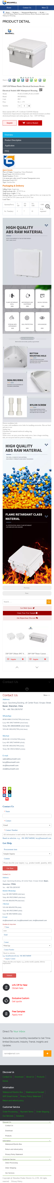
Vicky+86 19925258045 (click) (14, 749)
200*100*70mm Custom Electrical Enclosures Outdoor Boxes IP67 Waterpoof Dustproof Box (38, 647)
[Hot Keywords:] (49, 601)
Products (40, 1077)
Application (9, 145)
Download (19, 1077)
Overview (9, 135)
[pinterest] (4, 788)
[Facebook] (4, 795)
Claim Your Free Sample (26, 613)
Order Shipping (42, 1112)
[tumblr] (4, 792)
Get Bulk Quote (26, 608)
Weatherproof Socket (35, 1092)
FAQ (7, 151)
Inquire (10, 123)
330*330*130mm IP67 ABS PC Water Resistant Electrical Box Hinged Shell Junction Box (15, 647)
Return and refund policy (13, 1101)
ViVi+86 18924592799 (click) (13, 746)
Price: (4, 102)
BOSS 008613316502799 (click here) (16, 719)
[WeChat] (9, 788)
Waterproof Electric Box (13, 1092)
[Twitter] (9, 792)
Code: (4, 99)
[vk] (7, 798)
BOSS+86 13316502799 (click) (14, 739)
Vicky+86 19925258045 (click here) (14, 897)
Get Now (10, 868)
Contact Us (27, 8)
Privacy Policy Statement (30, 1096)
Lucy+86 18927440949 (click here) (15, 723)
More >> (47, 695)
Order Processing (10, 1112)
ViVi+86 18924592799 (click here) (15, 729)
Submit (9, 975)
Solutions (20, 1116)
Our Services (8, 1116)
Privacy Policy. (17, 1181)
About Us (30, 1077)
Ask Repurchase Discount (26, 618)
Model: (5, 94)
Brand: (5, 97)
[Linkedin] (9, 795)
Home (9, 8)
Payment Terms (26, 1112)
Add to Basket (32, 123)
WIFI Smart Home (10, 1096)
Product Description (13, 140)
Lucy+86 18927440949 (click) (14, 742)
